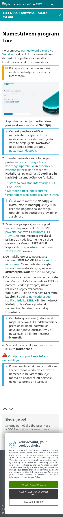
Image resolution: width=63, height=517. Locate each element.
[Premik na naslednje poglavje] (11, 409)
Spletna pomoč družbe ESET (23, 425)
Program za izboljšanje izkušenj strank (33, 195)
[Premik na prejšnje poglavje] (5, 409)
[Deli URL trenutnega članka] (39, 397)
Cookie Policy (34, 480)
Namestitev (39, 429)
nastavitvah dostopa (22, 150)
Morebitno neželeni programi (27, 191)
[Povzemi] (55, 397)
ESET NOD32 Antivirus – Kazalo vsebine (25, 15)
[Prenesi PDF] (47, 397)
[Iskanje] (52, 4)
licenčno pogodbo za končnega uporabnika (25, 164)
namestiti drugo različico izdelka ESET (28, 298)
